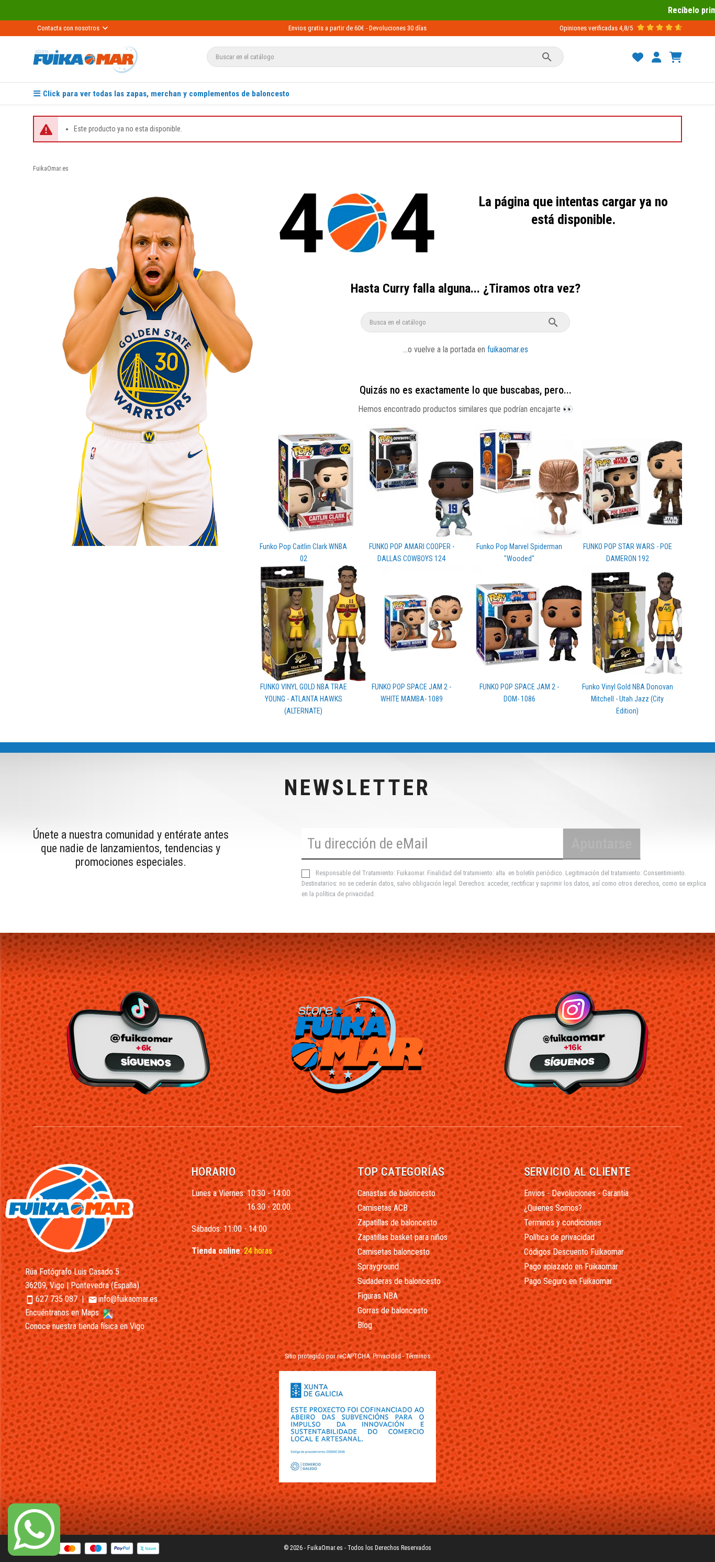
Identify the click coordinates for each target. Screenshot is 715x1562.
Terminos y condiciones (562, 1223)
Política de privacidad (559, 1237)
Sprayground (378, 1266)
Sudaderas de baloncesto (399, 1281)
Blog (365, 1325)
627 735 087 (56, 1299)
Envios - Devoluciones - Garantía (576, 1193)
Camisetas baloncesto (394, 1252)
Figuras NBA (378, 1296)
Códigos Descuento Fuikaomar (574, 1252)
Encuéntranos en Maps (63, 1313)
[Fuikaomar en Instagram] (579, 1042)
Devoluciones (387, 28)
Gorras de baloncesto (393, 1310)
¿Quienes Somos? (553, 1208)
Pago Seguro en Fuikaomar (568, 1281)
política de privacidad (345, 894)
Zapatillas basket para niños (403, 1237)
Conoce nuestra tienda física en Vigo (84, 1326)
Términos (418, 1356)
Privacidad (387, 1356)
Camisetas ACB (383, 1208)
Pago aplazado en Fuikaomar (571, 1266)
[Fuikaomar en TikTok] (135, 1042)
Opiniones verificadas (589, 28)
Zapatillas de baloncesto (397, 1223)
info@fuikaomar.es (128, 1299)
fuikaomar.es (507, 349)
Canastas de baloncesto (396, 1193)
